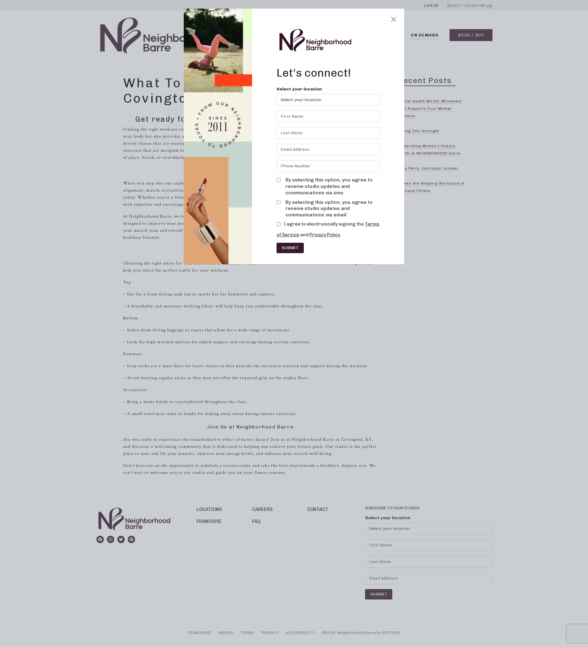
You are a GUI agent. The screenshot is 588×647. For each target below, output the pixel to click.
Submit (290, 247)
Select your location (299, 89)
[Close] (393, 19)
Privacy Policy (324, 235)
